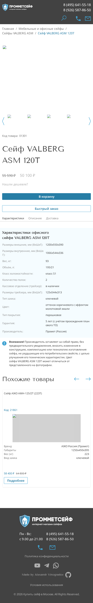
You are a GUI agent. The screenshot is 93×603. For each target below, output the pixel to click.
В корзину (47, 196)
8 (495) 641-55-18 (77, 5)
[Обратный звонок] (78, 18)
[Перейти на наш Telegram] (47, 565)
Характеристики (13, 218)
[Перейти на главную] (17, 7)
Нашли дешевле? (15, 184)
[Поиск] (63, 18)
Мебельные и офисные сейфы (41, 29)
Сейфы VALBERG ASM (17, 33)
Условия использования (46, 585)
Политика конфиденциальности (47, 556)
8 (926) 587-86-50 (77, 10)
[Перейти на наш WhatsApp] (56, 565)
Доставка (52, 218)
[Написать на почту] (88, 18)
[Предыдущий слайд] (3, 121)
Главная (8, 29)
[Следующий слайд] (90, 121)
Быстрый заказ (46, 209)
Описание (35, 218)
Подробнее (15, 480)
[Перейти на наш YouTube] (37, 565)
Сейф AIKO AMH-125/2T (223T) (23, 393)
